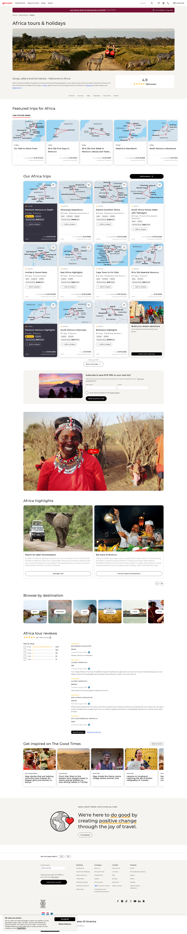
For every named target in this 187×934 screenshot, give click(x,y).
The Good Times (99, 871)
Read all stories (157, 744)
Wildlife (132, 882)
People (132, 875)
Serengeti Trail (58, 574)
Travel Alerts (80, 878)
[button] (53, 185)
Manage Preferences (65, 924)
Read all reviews (78, 732)
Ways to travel (33, 3)
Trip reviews (107, 95)
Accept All (65, 919)
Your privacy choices (103, 885)
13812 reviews (151, 84)
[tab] (21, 115)
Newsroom (115, 882)
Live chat (115, 871)
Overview (72, 95)
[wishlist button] (53, 185)
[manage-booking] (163, 3)
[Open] (50, 637)
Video (88, 95)
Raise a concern (117, 885)
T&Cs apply (55, 877)
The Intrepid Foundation (138, 871)
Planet (132, 878)
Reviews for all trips (94, 732)
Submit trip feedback (83, 871)
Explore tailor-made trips (146, 354)
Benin (35, 612)
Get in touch (116, 868)
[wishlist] (158, 3)
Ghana (134, 612)
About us (97, 868)
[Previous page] (157, 583)
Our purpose (85, 835)
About (50, 3)
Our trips (80, 95)
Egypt (85, 612)
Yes (62, 856)
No (68, 856)
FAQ (113, 875)
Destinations (20, 3)
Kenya (159, 612)
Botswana (60, 612)
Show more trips (92, 364)
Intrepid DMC (98, 875)
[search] (144, 3)
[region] (40, 923)
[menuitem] (7, 3)
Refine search (145, 176)
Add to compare (34, 224)
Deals (43, 3)
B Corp (132, 868)
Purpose (133, 865)
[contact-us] (168, 3)
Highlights (96, 95)
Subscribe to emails (54, 882)
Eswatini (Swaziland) (110, 611)
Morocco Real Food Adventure (129, 574)
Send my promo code (96, 399)
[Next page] (162, 583)
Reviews (114, 878)
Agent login (80, 889)
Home (14, 15)
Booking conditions (82, 885)
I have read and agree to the (104, 393)
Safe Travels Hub (81, 875)
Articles (116, 95)
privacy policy (115, 393)
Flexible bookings (82, 882)
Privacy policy (98, 882)
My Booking (80, 868)
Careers (96, 878)
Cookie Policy (21, 928)
